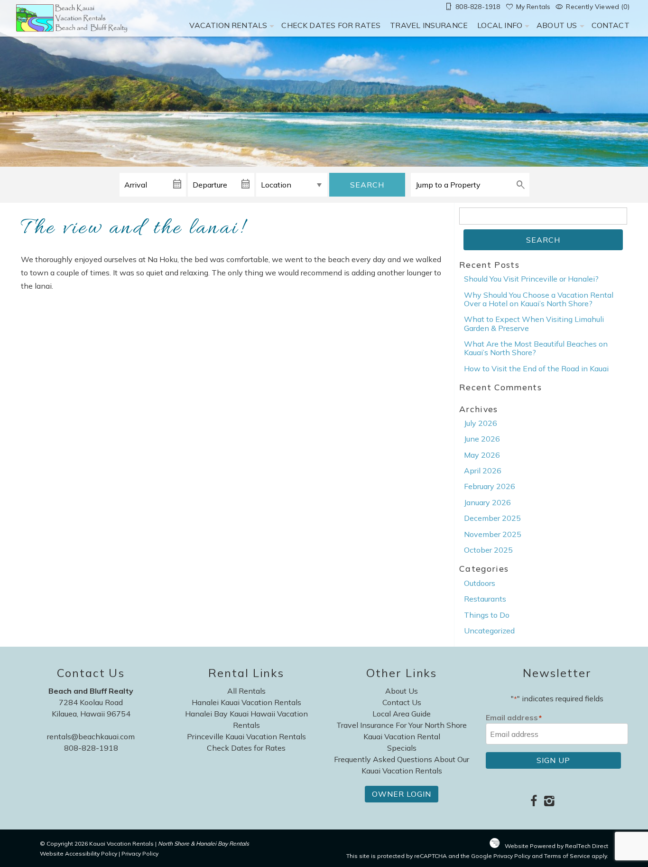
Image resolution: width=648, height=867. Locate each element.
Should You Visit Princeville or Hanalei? (531, 278)
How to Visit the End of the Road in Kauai (536, 368)
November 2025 (492, 534)
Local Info (499, 25)
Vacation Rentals (228, 25)
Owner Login (401, 794)
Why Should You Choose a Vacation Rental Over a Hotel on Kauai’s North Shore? (538, 299)
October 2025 (488, 550)
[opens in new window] (533, 801)
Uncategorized (489, 630)
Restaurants (485, 598)
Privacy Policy (139, 853)
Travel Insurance (429, 25)
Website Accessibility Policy (78, 853)
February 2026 (489, 486)
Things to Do (486, 615)
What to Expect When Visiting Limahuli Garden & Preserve (534, 323)
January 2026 (487, 502)
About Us (557, 25)
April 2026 (482, 470)
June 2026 (482, 438)
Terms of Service (567, 855)
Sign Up (553, 760)
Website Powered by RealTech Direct (556, 845)
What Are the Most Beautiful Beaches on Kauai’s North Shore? (536, 348)
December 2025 (492, 518)
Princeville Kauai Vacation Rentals (246, 736)
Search (367, 184)
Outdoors (479, 583)
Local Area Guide (401, 713)
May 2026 (482, 455)
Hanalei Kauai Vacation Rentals (246, 702)
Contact (610, 25)
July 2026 (480, 423)
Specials (402, 748)
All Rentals (246, 691)
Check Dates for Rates (330, 25)
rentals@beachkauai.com (91, 736)
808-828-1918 (91, 748)
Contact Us (401, 702)
